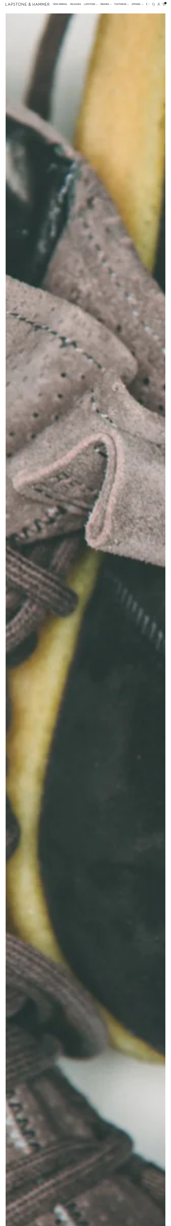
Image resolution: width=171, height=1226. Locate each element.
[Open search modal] (153, 4)
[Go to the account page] (158, 4)
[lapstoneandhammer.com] (27, 4)
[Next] (149, 4)
